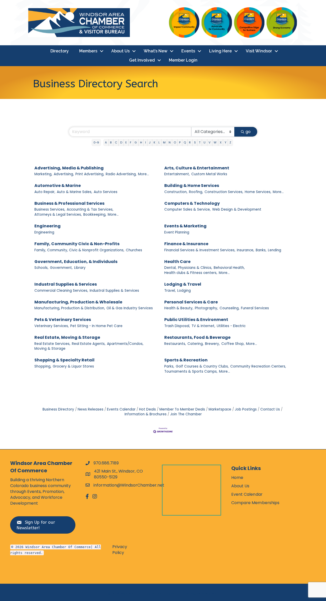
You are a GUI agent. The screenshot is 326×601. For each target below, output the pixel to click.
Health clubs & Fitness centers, (190, 272)
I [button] (145, 142)
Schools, (41, 267)
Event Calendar (247, 494)
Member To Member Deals (182, 409)
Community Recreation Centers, (258, 366)
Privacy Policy (119, 549)
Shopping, (42, 366)
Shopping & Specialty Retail (64, 360)
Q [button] (185, 142)
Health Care (177, 262)
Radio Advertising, (121, 174)
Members (88, 51)
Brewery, (212, 343)
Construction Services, (224, 191)
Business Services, (49, 209)
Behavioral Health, (229, 267)
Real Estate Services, (52, 343)
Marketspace (220, 409)
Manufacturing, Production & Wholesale (78, 302)
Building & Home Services (191, 185)
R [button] (190, 142)
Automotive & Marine (57, 185)
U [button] (204, 142)
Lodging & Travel (182, 284)
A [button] (106, 142)
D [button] (121, 142)
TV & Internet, (203, 326)
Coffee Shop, (232, 343)
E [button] (126, 142)
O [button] (175, 142)
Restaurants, (175, 343)
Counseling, (229, 308)
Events (188, 51)
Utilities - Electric (231, 326)
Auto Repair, (44, 191)
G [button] (135, 142)
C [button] (116, 142)
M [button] (164, 142)
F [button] (130, 142)
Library (80, 267)
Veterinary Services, (51, 326)
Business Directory (58, 409)
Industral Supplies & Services (65, 284)
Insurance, (245, 250)
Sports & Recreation (186, 360)
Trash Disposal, (177, 326)
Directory (59, 51)
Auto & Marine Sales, (74, 191)
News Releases (90, 409)
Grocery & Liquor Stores (73, 366)
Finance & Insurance (186, 244)
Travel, (170, 290)
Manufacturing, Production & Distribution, (69, 308)
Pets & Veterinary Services (62, 320)
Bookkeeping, (94, 214)
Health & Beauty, (178, 308)
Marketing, (43, 174)
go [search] (248, 132)
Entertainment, (177, 174)
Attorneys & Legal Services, (58, 214)
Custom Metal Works (209, 174)
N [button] (170, 142)
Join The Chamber (186, 414)
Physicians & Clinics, (195, 267)
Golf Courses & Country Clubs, (202, 366)
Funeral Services (255, 308)
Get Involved (142, 60)
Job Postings (246, 409)
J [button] (150, 142)
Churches (134, 250)
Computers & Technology (192, 203)
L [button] (159, 142)
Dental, (170, 267)
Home (237, 477)
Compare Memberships (255, 503)
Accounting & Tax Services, (90, 209)
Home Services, (258, 191)
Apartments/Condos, (125, 343)
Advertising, (64, 174)
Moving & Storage (49, 348)
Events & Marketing (185, 226)
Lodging (184, 290)
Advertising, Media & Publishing (69, 168)
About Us (120, 51)
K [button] (154, 142)
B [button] (111, 142)
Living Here (220, 51)
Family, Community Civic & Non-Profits (76, 244)
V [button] (210, 142)
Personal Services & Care (191, 302)
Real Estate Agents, (88, 343)
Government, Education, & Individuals (75, 262)
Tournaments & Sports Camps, (191, 371)
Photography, (206, 308)
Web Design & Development (236, 209)
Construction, (175, 191)
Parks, (169, 366)
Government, (61, 267)
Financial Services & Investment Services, (199, 250)
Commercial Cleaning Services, (61, 290)
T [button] (199, 142)
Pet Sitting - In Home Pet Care (96, 326)
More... (143, 174)
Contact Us (270, 409)
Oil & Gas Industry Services (129, 308)
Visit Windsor (259, 51)
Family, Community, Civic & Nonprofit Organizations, (79, 250)
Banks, (261, 250)
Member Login (183, 60)
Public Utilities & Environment (196, 320)
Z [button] (230, 142)
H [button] (141, 142)
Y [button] (225, 142)
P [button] (180, 142)
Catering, (195, 343)
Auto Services (105, 191)
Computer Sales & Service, (187, 209)
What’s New (155, 51)
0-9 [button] (96, 142)
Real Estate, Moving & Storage (67, 337)
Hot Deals (147, 409)
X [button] (221, 142)
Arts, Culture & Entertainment (196, 168)
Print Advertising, (89, 174)
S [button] (195, 142)
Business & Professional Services (69, 203)
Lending (274, 250)
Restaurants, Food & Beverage (197, 337)
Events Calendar (121, 409)
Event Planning (176, 232)
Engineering (47, 226)
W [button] (215, 142)
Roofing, (196, 191)
